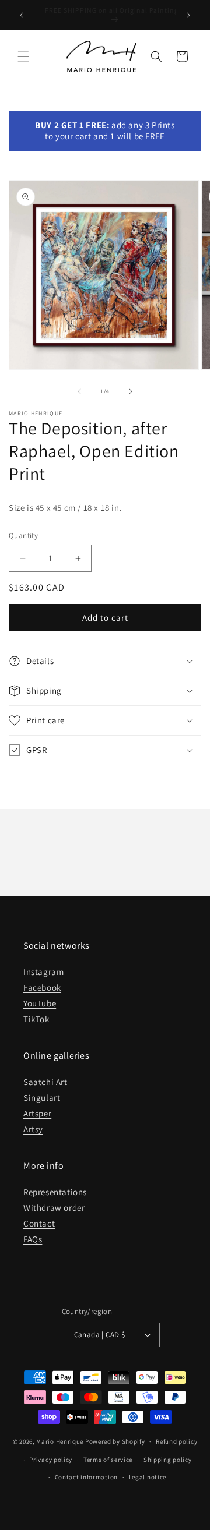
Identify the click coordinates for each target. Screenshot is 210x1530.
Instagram (43, 971)
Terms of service (107, 1459)
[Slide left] (79, 391)
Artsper (37, 1113)
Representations (55, 1191)
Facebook (42, 987)
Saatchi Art (45, 1081)
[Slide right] (131, 391)
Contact (39, 1223)
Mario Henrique (59, 1441)
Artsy (33, 1129)
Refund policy (176, 1441)
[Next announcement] (188, 15)
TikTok (36, 1018)
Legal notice (147, 1477)
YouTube (39, 1003)
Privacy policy (50, 1459)
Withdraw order (54, 1207)
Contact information (86, 1477)
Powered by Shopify (115, 1441)
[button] (23, 56)
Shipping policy (168, 1459)
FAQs (32, 1239)
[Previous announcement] (21, 15)
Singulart (41, 1097)
